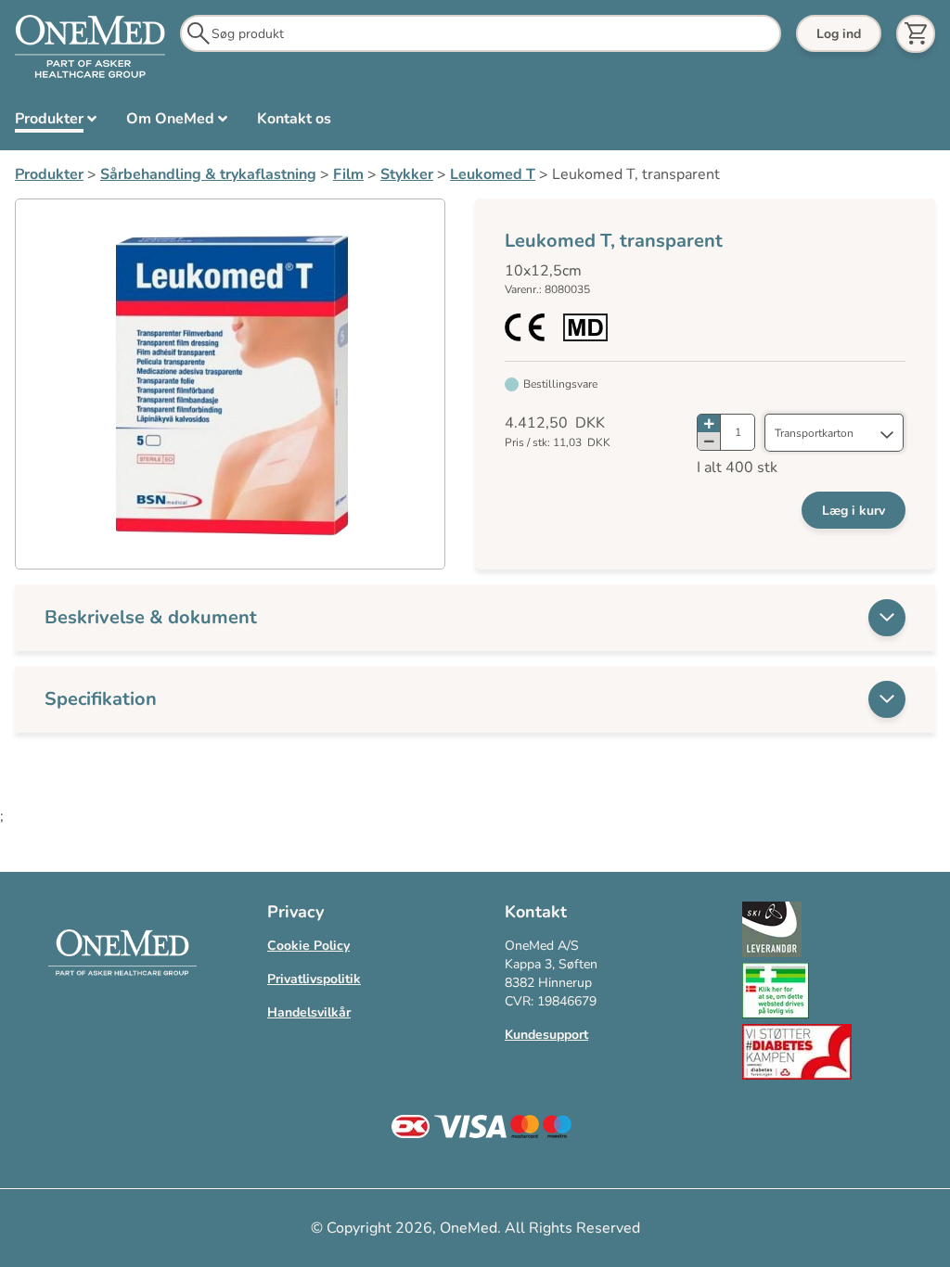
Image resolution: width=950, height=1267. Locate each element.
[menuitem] (55, 122)
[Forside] (90, 47)
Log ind (838, 34)
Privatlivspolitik (314, 979)
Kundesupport (546, 1034)
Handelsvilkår (309, 1012)
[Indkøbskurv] (915, 34)
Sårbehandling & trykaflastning (208, 174)
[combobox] (834, 433)
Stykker (406, 174)
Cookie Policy (308, 945)
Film (348, 174)
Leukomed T (492, 174)
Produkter (49, 174)
